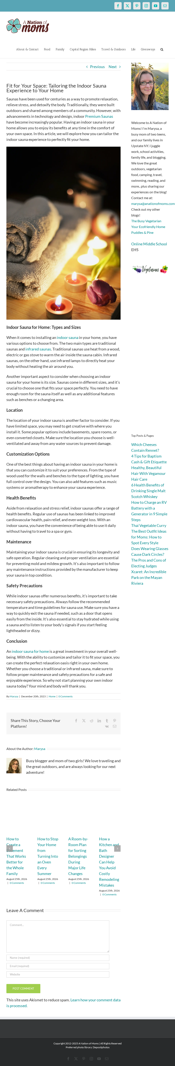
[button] (161, 49)
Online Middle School (149, 244)
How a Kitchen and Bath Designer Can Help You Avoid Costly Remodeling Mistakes (109, 861)
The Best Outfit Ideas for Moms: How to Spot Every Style (148, 537)
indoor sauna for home (30, 651)
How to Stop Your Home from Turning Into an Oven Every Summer (47, 856)
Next (113, 66)
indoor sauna (67, 337)
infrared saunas (38, 349)
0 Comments (65, 696)
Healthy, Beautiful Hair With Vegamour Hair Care (148, 473)
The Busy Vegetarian (146, 221)
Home (52, 696)
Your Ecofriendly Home (148, 227)
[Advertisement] (150, 360)
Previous (97, 66)
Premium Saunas (99, 116)
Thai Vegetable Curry (148, 525)
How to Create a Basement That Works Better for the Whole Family (16, 856)
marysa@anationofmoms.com (153, 203)
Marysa (14, 696)
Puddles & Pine (142, 232)
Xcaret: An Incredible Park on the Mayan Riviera (148, 577)
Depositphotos (101, 1047)
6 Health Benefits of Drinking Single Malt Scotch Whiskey (148, 491)
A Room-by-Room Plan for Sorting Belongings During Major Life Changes (78, 856)
